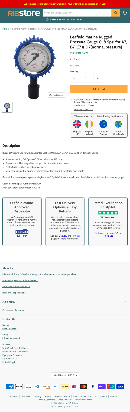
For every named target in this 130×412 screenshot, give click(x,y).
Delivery (63, 235)
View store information (83, 110)
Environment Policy (83, 399)
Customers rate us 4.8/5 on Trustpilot (108, 234)
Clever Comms (72, 406)
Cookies (113, 396)
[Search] (115, 13)
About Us (14, 396)
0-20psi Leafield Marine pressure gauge (104, 177)
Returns (76, 235)
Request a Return (62, 396)
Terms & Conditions (46, 399)
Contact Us (25, 396)
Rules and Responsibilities (14, 292)
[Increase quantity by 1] (98, 78)
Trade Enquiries (65, 399)
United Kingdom (63, 375)
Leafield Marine (80, 52)
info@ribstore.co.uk (11, 338)
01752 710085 (9, 328)
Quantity (74, 71)
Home (5, 28)
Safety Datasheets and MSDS (16, 286)
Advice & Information (82, 396)
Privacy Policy (101, 396)
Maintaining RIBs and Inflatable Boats (20, 280)
